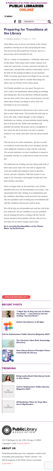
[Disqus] (26, 262)
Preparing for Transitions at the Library (25, 31)
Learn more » (7, 463)
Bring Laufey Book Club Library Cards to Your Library (33, 377)
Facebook (14, 21)
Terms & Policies (23, 443)
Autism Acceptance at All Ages (30, 322)
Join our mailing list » (16, 297)
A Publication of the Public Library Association (26, 3)
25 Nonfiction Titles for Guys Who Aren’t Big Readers (31, 403)
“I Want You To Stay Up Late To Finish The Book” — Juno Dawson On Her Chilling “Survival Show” (33, 313)
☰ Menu (8, 16)
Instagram (19, 21)
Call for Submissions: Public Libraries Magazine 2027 (26, 334)
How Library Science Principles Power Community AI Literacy (33, 351)
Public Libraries (26, 8)
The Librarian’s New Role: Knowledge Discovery (33, 341)
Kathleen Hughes (13, 39)
